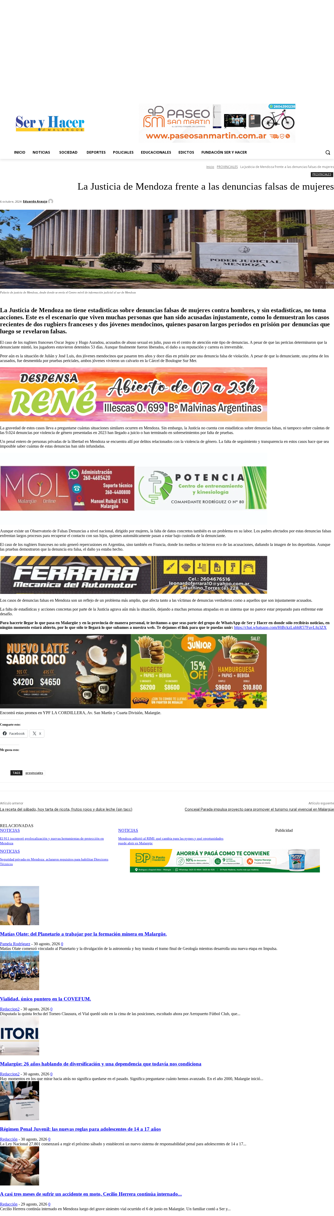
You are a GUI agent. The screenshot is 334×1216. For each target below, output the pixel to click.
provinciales (34, 773)
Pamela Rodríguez (15, 944)
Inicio (210, 167)
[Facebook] (324, 93)
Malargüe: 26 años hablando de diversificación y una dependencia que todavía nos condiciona (100, 1064)
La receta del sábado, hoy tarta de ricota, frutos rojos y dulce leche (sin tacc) (66, 809)
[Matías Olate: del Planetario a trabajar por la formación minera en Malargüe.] (19, 924)
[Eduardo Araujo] (51, 201)
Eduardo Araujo (35, 201)
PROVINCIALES (227, 167)
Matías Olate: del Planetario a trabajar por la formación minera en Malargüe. (83, 934)
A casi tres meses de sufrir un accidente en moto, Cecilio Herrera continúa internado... (91, 1194)
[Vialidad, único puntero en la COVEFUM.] (19, 988)
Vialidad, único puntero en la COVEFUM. (45, 999)
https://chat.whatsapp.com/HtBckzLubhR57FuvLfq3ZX (280, 627)
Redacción (8, 1139)
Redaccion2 (10, 1009)
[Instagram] (331, 93)
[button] (327, 152)
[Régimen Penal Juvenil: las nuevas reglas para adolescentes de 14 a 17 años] (19, 1119)
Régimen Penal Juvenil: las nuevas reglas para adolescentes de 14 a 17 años (80, 1129)
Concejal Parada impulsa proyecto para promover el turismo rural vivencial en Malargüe (259, 809)
